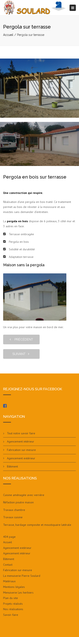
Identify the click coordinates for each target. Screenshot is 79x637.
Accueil (8, 35)
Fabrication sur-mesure (21, 450)
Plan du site (10, 598)
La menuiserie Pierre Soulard (21, 576)
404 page (9, 537)
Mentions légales (14, 587)
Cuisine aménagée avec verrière (23, 495)
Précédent (22, 339)
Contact (7, 565)
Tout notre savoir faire (21, 433)
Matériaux (9, 581)
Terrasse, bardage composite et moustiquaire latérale (37, 525)
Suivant (20, 354)
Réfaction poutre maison (18, 502)
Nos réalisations (13, 609)
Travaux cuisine (13, 517)
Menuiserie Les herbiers (18, 592)
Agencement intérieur (20, 441)
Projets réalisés (13, 604)
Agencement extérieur (21, 458)
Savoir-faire (10, 615)
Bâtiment (12, 466)
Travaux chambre (14, 510)
